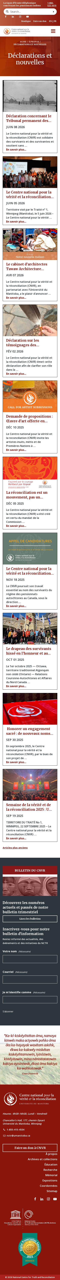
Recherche (50, 1170)
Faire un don (39, 21)
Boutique (26, 21)
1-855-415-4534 (15, 1129)
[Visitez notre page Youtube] (27, 16)
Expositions (49, 1180)
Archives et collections (42, 1159)
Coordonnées (48, 1186)
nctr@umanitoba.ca (18, 1135)
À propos (51, 1154)
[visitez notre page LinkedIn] (13, 16)
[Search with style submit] (54, 11)
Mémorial (51, 1175)
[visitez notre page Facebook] (5, 16)
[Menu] (53, 31)
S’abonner (8, 1011)
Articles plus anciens (15, 847)
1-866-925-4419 (51, 4)
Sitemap (52, 1191)
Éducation (50, 1164)
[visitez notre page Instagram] (20, 16)
